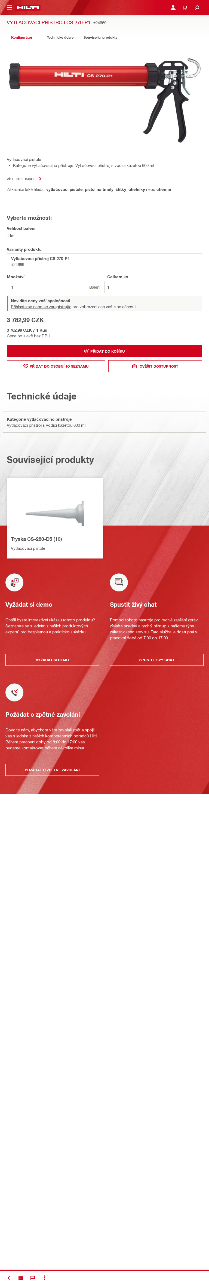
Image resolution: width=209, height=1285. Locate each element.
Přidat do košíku (107, 351)
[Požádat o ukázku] (21, 1278)
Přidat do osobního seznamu (59, 366)
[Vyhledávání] (197, 8)
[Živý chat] (33, 1278)
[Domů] (28, 8)
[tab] (22, 37)
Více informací (20, 179)
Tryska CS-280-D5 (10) (36, 539)
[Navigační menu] (9, 8)
